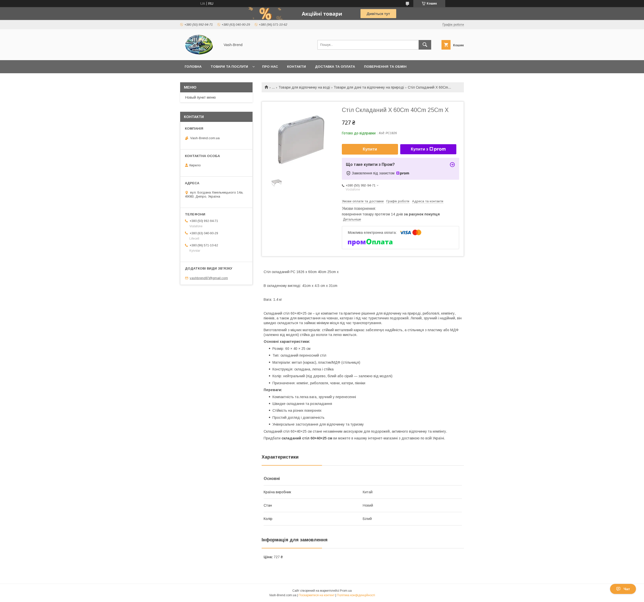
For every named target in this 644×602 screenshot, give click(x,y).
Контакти (296, 66)
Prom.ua (346, 590)
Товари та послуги (229, 66)
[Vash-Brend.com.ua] (199, 54)
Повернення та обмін (385, 66)
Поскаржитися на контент (317, 595)
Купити (370, 149)
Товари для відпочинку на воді (304, 87)
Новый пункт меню (200, 97)
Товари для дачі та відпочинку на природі (369, 87)
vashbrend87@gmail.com (209, 278)
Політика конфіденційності (356, 595)
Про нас (270, 66)
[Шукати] (425, 45)
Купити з (419, 149)
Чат (627, 589)
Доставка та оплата (335, 66)
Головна (193, 66)
